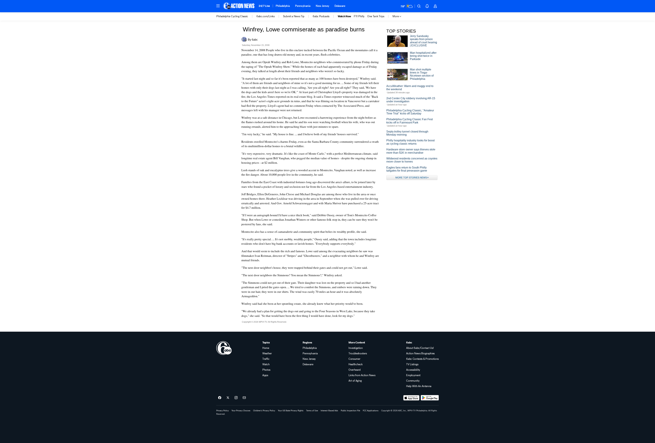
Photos (266, 369)
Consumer (354, 359)
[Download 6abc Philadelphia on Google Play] (430, 398)
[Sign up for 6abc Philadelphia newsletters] (244, 397)
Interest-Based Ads (329, 411)
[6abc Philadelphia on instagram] (236, 397)
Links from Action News (361, 375)
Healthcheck (355, 364)
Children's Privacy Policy (264, 411)
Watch (266, 364)
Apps (265, 375)
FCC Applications (371, 411)
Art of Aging (355, 380)
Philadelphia (283, 6)
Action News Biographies (420, 353)
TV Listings (412, 364)
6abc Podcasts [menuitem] (321, 16)
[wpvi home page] (224, 348)
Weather (267, 353)
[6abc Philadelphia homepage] (239, 6)
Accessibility (413, 369)
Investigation (355, 348)
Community (412, 380)
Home (265, 348)
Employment (413, 375)
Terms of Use (312, 411)
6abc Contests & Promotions (422, 359)
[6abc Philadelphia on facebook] (219, 397)
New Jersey (322, 6)
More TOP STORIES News (411, 177)
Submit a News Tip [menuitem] (293, 16)
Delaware (339, 6)
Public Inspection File (350, 411)
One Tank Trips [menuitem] (375, 16)
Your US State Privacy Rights (290, 411)
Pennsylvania (302, 6)
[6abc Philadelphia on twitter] (227, 397)
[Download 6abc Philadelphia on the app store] (411, 398)
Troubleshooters (357, 353)
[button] (218, 5)
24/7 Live (264, 6)
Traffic (266, 359)
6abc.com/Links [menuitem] (265, 16)
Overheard (354, 369)
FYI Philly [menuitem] (359, 16)
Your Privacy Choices (240, 411)
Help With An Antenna (418, 386)
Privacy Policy (222, 411)
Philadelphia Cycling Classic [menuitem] (232, 16)
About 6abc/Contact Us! (420, 348)
